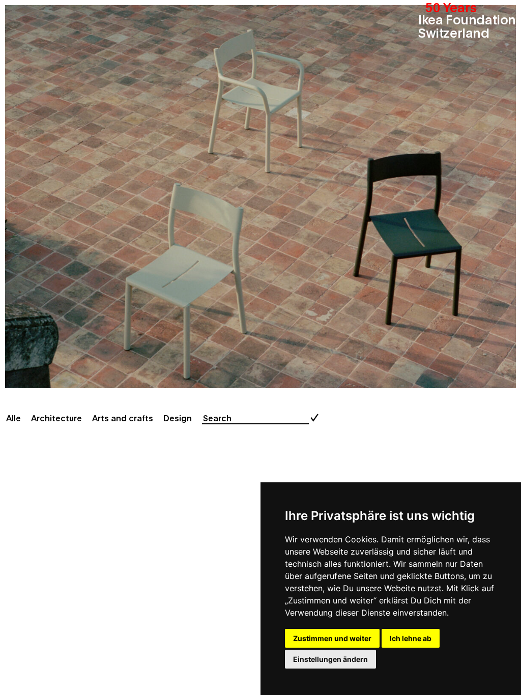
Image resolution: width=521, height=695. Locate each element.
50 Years (451, 6)
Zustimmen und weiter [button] (332, 638)
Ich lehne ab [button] (410, 638)
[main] (260, 347)
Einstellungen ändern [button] (330, 659)
